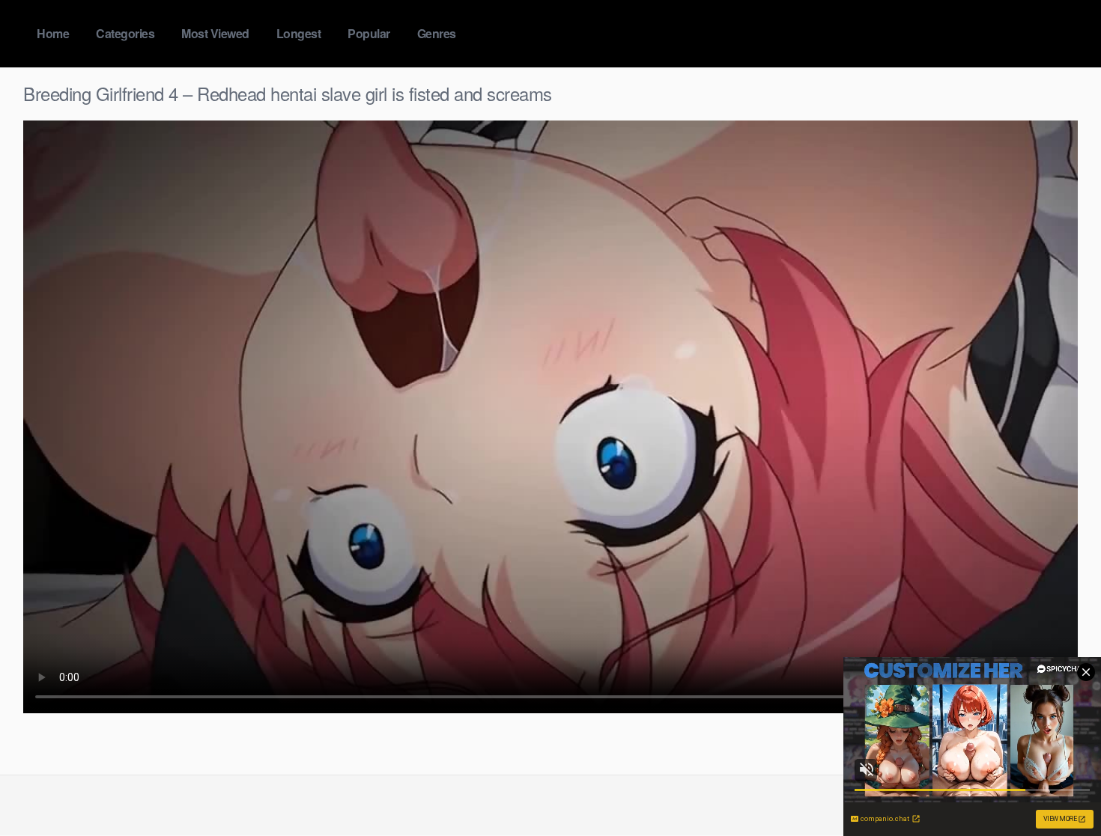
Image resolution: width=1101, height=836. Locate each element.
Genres (436, 33)
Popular (369, 33)
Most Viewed (215, 33)
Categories (125, 33)
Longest (298, 33)
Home (53, 33)
